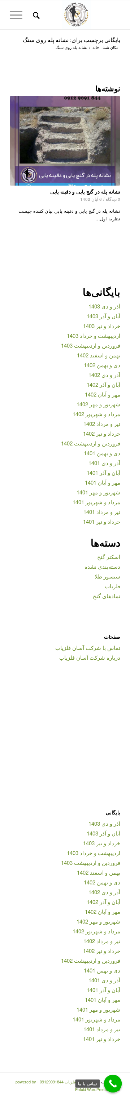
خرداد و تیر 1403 (101, 325)
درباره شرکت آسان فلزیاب (89, 657)
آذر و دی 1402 (104, 374)
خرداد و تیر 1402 (101, 433)
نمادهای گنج (106, 596)
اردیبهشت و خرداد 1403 (93, 335)
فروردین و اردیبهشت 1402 (90, 443)
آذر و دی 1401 (104, 462)
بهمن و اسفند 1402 (98, 355)
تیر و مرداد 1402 (101, 423)
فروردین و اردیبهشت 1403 (90, 345)
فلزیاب (112, 586)
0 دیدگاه (113, 199)
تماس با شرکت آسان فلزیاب (87, 647)
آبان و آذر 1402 (103, 384)
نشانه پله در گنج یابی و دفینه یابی (85, 191)
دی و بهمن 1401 (102, 453)
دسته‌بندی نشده (102, 566)
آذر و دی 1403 (104, 306)
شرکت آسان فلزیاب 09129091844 (69, 1082)
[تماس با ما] (113, 1084)
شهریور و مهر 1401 (98, 492)
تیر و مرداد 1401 (101, 511)
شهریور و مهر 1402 (98, 404)
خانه (95, 47)
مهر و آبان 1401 (102, 482)
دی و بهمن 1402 (102, 365)
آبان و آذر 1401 (103, 472)
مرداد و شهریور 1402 (96, 414)
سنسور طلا (107, 576)
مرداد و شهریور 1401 (96, 502)
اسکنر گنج (108, 556)
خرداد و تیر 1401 (101, 521)
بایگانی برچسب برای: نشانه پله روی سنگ (71, 40)
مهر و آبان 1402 (102, 394)
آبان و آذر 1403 (103, 316)
